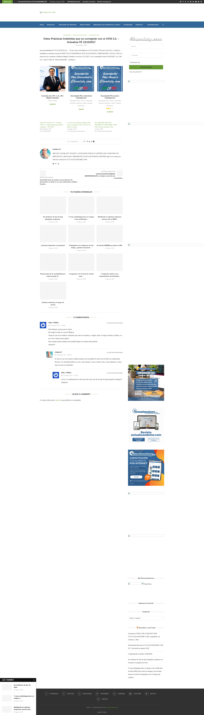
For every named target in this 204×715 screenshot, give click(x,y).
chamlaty (57, 149)
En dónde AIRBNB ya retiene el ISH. (109, 245)
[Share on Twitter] (89, 142)
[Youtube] (196, 1)
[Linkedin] (193, 1)
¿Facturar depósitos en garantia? (53, 245)
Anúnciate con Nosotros (68, 24)
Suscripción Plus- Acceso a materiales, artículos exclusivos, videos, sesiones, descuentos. (81, 103)
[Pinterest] (190, 1)
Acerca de (50, 24)
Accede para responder (115, 323)
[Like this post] (85, 141)
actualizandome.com (112, 707)
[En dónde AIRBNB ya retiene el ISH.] (109, 233)
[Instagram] (188, 1)
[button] (14, 1)
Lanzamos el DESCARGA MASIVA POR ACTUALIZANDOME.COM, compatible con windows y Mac (144, 637)
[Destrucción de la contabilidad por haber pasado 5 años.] (53, 262)
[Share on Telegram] (93, 141)
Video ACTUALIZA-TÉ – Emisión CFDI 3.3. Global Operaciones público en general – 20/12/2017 (51, 125)
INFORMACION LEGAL (74, 1)
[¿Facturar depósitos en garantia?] (53, 233)
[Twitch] (201, 1)
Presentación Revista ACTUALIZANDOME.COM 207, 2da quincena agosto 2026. (42, 1)
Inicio (42, 24)
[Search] (163, 25)
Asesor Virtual (85, 24)
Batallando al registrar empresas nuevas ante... (23, 708)
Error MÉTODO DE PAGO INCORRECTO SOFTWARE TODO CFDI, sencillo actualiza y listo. (106, 125)
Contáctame (128, 24)
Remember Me (135, 62)
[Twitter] (185, 1)
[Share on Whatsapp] (91, 141)
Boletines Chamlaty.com (104, 1)
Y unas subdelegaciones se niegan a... (24, 697)
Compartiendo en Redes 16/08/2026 (140, 654)
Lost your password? (135, 72)
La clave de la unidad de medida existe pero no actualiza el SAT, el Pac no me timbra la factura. (78, 125)
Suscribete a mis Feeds (147, 628)
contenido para (152, 24)
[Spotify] (198, 1)
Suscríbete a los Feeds (89, 1)
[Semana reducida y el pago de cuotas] (53, 290)
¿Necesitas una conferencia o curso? (106, 24)
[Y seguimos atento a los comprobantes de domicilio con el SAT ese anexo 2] (109, 262)
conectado (58, 400)
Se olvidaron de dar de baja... (22, 686)
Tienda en (139, 24)
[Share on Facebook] (87, 141)
